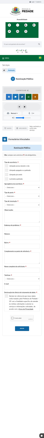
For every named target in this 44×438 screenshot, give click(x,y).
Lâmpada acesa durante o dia (19, 166)
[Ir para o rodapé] (18, 36)
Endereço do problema (11, 225)
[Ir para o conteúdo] (32, 31)
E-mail (6, 284)
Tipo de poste (8, 192)
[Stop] (24, 106)
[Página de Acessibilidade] (26, 31)
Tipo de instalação (10, 201)
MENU (7, 58)
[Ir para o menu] (8, 36)
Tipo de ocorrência (10, 162)
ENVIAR (22, 328)
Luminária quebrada (16, 179)
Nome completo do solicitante (14, 266)
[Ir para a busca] (13, 36)
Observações (8, 210)
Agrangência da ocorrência (13, 184)
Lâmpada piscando (15, 175)
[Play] (19, 106)
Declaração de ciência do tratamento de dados (20, 292)
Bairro (6, 243)
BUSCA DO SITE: (9, 40)
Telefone (7, 275)
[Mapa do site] (17, 31)
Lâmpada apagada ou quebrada (20, 170)
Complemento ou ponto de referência (17, 251)
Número (7, 234)
